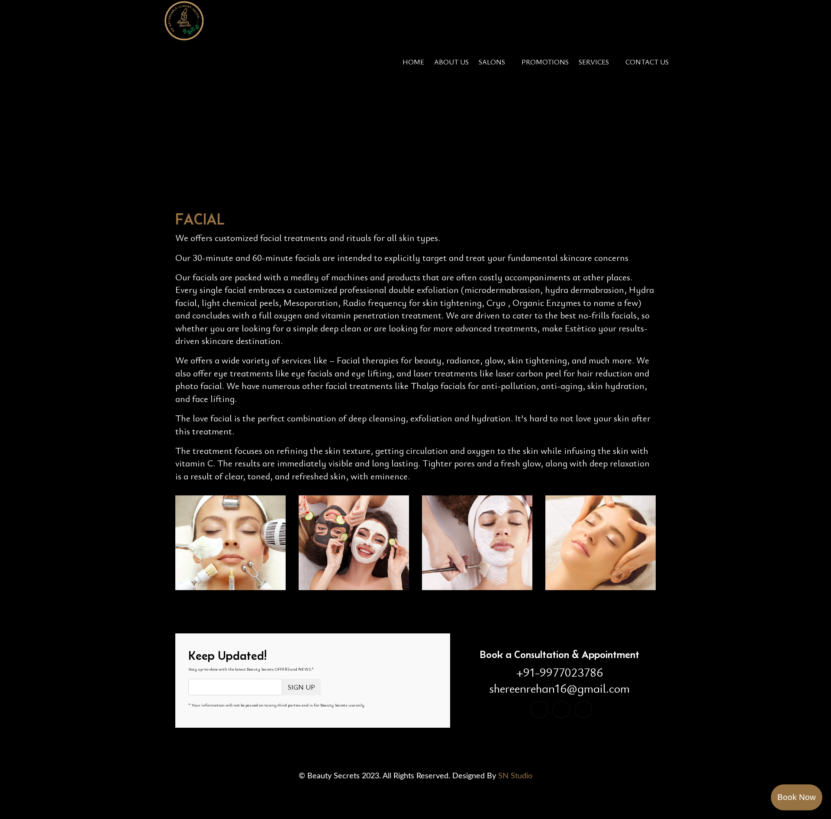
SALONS (492, 62)
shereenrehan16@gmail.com (559, 688)
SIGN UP (301, 687)
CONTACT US (647, 62)
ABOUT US (451, 62)
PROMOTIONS (545, 62)
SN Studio (515, 776)
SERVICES (594, 62)
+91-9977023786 (559, 672)
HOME (413, 62)
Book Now (796, 797)
